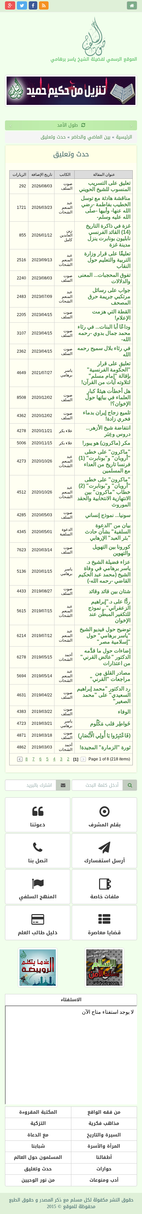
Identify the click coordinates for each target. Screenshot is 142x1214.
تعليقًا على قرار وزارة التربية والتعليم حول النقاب (107, 260)
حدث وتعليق (53, 137)
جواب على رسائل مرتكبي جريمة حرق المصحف (109, 296)
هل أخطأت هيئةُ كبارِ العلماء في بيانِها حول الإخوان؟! (107, 397)
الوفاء (124, 712)
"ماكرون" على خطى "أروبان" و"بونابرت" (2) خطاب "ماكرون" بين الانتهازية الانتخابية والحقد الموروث (103, 492)
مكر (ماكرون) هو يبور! (106, 443)
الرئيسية (124, 137)
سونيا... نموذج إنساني (107, 515)
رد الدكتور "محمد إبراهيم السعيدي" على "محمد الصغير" (103, 695)
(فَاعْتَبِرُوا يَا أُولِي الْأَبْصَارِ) (104, 735)
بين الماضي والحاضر (90, 137)
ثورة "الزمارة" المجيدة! (105, 747)
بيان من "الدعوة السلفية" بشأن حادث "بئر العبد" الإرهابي (107, 532)
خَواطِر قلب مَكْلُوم (110, 723)
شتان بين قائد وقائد (109, 591)
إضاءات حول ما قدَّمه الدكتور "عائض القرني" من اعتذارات (105, 657)
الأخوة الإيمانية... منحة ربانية (93, 125)
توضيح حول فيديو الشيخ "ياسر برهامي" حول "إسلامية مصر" (105, 635)
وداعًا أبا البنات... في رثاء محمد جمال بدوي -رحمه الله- (104, 333)
